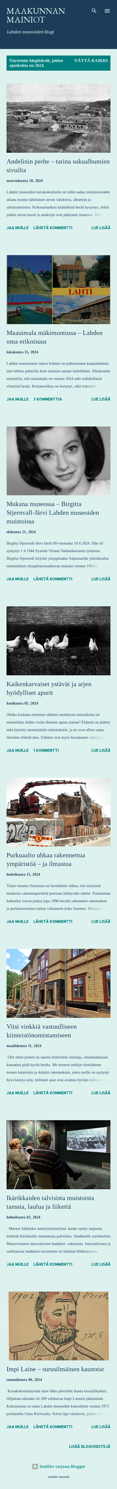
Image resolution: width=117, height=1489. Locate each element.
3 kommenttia (47, 399)
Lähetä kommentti (52, 227)
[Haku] (94, 9)
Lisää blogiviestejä (89, 1446)
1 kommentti (46, 750)
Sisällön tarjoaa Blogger (61, 1466)
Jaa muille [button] (18, 227)
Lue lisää (100, 227)
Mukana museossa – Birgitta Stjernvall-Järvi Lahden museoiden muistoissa (53, 512)
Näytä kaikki (91, 60)
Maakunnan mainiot (36, 15)
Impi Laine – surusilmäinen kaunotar (55, 1369)
